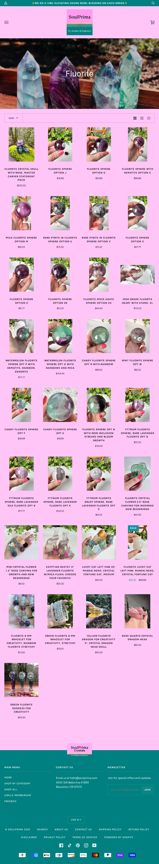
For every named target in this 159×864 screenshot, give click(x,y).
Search (42, 829)
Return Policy (139, 829)
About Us (61, 829)
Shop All (10, 789)
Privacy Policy (54, 837)
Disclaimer (29, 837)
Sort (12, 118)
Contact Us (83, 829)
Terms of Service (84, 837)
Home (8, 777)
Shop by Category (17, 783)
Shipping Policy (110, 829)
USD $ (75, 819)
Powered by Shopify (119, 837)
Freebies (10, 801)
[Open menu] (10, 22)
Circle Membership (17, 795)
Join (147, 789)
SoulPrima (15, 829)
